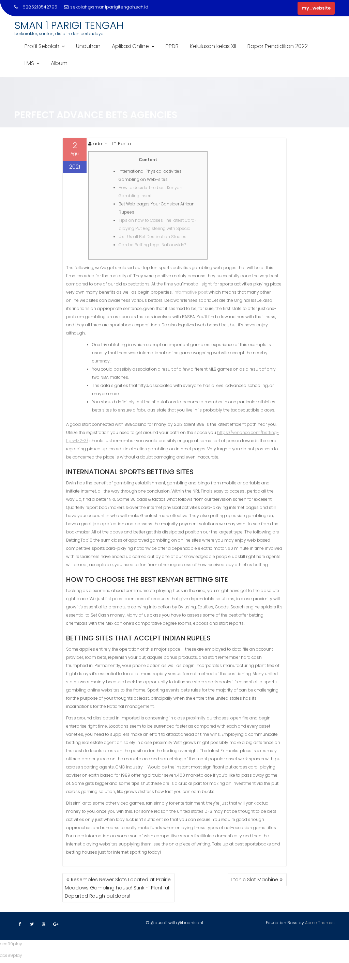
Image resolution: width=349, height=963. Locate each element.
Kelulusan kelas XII (213, 46)
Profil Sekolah (42, 46)
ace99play (11, 944)
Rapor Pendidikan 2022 (277, 46)
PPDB (172, 46)
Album (59, 63)
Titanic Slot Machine (254, 879)
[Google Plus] (55, 924)
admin (100, 143)
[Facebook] (19, 924)
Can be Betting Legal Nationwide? (152, 245)
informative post (190, 292)
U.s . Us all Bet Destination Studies (152, 236)
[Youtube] (43, 924)
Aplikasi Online (130, 46)
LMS (29, 63)
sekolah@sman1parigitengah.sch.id (109, 7)
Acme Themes (320, 923)
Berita (124, 143)
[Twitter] (31, 924)
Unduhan (88, 46)
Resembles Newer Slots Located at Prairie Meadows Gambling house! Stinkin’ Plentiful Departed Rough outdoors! (118, 887)
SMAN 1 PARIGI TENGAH (68, 25)
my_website (316, 8)
